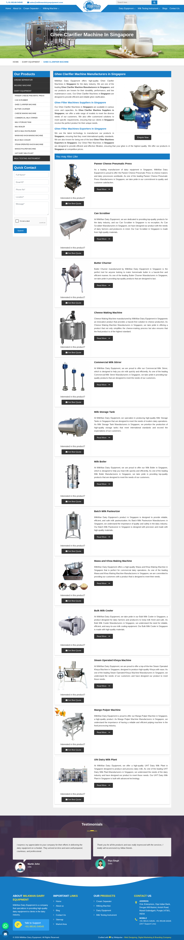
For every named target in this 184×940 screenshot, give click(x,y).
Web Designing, (131, 937)
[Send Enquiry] (5, 934)
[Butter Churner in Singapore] (73, 278)
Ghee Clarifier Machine (25, 105)
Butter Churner (22, 109)
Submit (20, 231)
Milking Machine (50, 8)
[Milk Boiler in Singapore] (73, 476)
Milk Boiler (20, 127)
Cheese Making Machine (25, 113)
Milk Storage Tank (23, 122)
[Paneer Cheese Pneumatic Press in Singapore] (73, 179)
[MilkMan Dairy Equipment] (92, 8)
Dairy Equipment (126, 8)
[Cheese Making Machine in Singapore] (73, 328)
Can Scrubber (21, 100)
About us (60, 906)
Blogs (164, 8)
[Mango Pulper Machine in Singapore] (73, 725)
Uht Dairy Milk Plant (24, 153)
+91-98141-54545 (34, 926)
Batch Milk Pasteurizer (25, 131)
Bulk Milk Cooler (23, 140)
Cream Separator (31, 8)
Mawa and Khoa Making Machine (29, 136)
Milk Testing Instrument (148, 8)
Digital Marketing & (146, 937)
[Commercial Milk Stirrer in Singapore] (73, 377)
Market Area (61, 924)
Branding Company (163, 937)
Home (8, 8)
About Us (17, 8)
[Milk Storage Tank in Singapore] (73, 427)
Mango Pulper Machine (25, 149)
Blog (58, 910)
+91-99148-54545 (163, 921)
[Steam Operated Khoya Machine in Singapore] (73, 675)
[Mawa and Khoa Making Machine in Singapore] (73, 576)
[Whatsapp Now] (5, 926)
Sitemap (59, 919)
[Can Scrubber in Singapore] (73, 228)
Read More (102, 189)
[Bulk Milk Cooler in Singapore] (73, 625)
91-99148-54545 (15, 2)
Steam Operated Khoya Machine (29, 144)
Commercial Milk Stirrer (26, 118)
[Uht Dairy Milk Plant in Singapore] (73, 774)
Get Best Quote (74, 203)
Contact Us (175, 8)
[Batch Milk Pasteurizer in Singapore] (73, 526)
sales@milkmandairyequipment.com (46, 2)
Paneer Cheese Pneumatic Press (29, 96)
